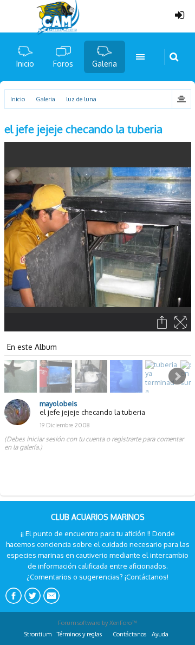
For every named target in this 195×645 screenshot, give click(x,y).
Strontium (37, 634)
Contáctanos (129, 634)
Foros (63, 63)
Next (177, 376)
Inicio (25, 63)
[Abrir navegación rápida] (181, 99)
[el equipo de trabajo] (57, 376)
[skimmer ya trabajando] (92, 376)
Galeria (104, 63)
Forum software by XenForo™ (97, 623)
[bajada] (127, 376)
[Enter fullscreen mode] (181, 322)
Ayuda (160, 634)
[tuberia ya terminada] (162, 376)
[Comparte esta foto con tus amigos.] (162, 322)
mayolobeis (58, 403)
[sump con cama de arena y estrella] (22, 376)
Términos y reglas (79, 634)
